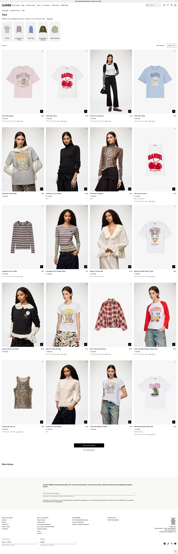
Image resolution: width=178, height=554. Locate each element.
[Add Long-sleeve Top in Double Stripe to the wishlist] (86, 206)
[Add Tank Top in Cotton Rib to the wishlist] (130, 51)
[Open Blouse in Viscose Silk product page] (111, 237)
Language (42, 539)
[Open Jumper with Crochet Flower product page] (23, 315)
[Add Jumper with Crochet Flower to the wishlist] (42, 284)
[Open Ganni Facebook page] (172, 544)
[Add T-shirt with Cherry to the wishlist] (86, 51)
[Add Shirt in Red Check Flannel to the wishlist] (130, 284)
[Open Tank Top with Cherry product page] (155, 159)
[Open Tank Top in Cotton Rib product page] (111, 82)
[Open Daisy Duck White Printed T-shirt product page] (155, 237)
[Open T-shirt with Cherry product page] (67, 82)
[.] (89, 1)
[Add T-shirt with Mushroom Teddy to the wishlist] (130, 361)
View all (4, 45)
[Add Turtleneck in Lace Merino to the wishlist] (86, 128)
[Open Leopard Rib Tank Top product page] (23, 392)
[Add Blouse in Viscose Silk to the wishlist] (130, 206)
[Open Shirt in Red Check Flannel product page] (111, 315)
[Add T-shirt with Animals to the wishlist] (42, 51)
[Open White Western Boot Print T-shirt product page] (155, 392)
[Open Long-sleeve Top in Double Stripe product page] (67, 237)
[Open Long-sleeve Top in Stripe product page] (23, 237)
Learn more (19, 121)
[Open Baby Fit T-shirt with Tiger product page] (67, 315)
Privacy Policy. (59, 501)
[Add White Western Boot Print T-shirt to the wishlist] (174, 361)
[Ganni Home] (6, 5)
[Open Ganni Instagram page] (165, 544)
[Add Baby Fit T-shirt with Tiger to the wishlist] (86, 284)
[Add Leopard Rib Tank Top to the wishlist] (42, 361)
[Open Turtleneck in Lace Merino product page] (67, 159)
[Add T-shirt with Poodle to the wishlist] (174, 51)
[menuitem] (15, 5)
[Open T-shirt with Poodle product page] (155, 82)
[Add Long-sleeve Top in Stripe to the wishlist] (42, 206)
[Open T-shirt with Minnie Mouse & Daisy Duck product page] (155, 315)
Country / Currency (6, 539)
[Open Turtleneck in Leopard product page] (111, 159)
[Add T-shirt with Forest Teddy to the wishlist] (42, 128)
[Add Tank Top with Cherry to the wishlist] (174, 128)
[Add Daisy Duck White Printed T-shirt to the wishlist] (174, 206)
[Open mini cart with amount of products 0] (175, 5)
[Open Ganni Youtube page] (175, 544)
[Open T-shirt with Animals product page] (23, 82)
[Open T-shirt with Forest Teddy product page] (23, 159)
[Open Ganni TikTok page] (168, 544)
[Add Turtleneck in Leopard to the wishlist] (130, 128)
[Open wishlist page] (168, 5)
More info (50, 19)
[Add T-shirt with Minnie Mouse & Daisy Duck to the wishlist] (174, 284)
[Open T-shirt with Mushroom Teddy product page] (111, 392)
